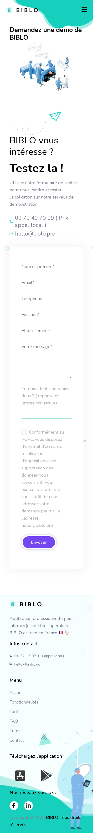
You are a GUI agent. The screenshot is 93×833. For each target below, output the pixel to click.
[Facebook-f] (14, 805)
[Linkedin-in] (28, 805)
